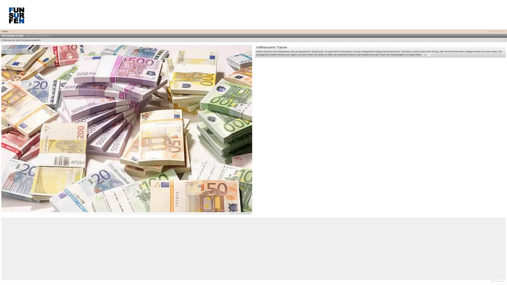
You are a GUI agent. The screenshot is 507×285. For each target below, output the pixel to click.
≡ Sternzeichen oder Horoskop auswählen (21, 40)
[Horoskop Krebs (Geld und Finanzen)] (126, 128)
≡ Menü (4, 31)
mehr (425, 55)
